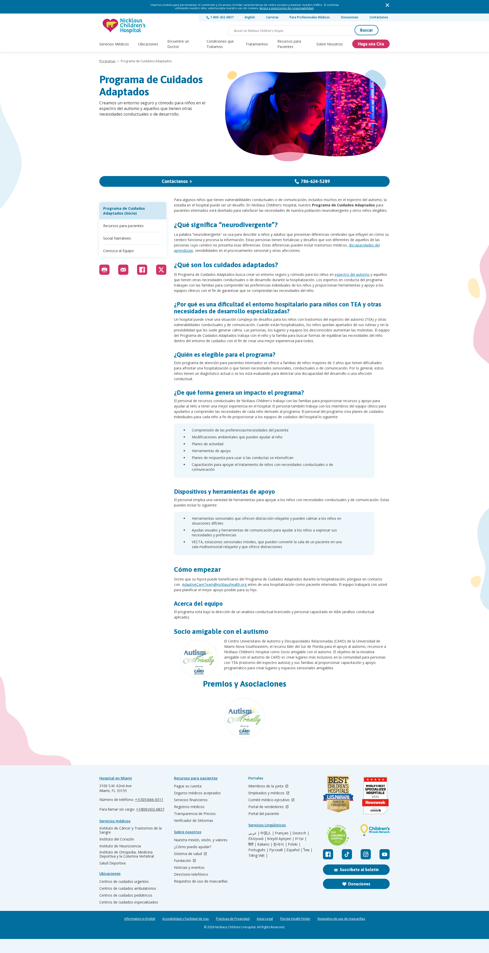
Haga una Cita (371, 44)
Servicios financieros (191, 800)
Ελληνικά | (257, 839)
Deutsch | (300, 833)
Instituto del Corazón (116, 839)
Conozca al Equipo (118, 250)
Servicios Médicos (114, 44)
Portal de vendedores (266, 807)
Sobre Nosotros (329, 44)
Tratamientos (257, 44)
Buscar (366, 30)
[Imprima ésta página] (104, 270)
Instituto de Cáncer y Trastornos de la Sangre (130, 830)
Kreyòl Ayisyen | (280, 839)
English (250, 17)
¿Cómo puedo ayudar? (192, 847)
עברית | (301, 839)
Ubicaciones (148, 44)
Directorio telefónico (191, 874)
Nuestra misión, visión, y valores (200, 840)
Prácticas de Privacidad (233, 919)
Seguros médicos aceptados (197, 793)
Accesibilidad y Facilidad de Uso (185, 919)
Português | (258, 850)
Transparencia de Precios (195, 814)
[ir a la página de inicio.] (124, 25)
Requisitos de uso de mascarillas (201, 881)
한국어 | (280, 844)
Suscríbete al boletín (359, 869)
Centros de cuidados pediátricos (125, 895)
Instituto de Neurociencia (120, 846)
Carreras (272, 17)
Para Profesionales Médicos (310, 17)
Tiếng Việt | (258, 855)
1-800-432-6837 (221, 17)
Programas (107, 61)
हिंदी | (252, 844)
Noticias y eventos (189, 867)
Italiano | (265, 844)
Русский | (277, 850)
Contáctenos (379, 17)
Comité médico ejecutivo (269, 800)
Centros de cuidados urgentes (124, 882)
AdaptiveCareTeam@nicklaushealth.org (214, 584)
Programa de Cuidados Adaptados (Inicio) (124, 211)
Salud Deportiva (112, 863)
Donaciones (349, 17)
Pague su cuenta (187, 786)
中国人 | (267, 833)
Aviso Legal (265, 919)
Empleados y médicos (267, 793)
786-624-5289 (315, 181)
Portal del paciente (263, 814)
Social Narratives (117, 238)
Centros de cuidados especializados (128, 902)
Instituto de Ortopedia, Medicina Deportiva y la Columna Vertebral (126, 854)
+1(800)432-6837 (150, 809)
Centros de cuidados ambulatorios (127, 888)
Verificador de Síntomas (193, 821)
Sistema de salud (188, 854)
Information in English (139, 919)
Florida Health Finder (295, 919)
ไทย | (308, 850)
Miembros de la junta (266, 786)
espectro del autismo (352, 274)
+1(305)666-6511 (149, 799)
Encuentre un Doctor (178, 44)
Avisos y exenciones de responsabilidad (287, 8)
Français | (283, 833)
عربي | (254, 833)
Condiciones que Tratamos (220, 44)
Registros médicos (189, 807)
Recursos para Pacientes (289, 44)
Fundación (183, 861)
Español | (295, 850)
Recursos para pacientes (123, 225)
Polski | (294, 844)
